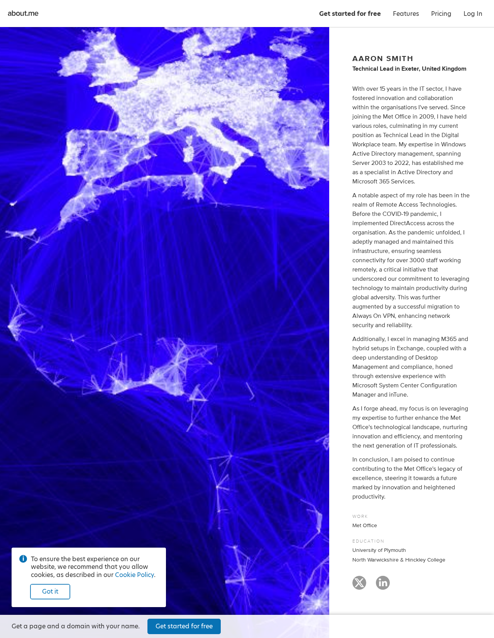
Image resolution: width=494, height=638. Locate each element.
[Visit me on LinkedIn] (383, 586)
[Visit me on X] (359, 586)
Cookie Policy (134, 574)
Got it (50, 591)
